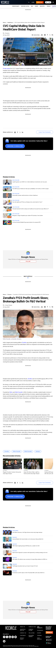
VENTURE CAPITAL (25, 6)
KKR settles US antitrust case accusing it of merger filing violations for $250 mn (29, 559)
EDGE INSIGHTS (39, 639)
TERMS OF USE (32, 626)
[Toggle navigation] (53, 2)
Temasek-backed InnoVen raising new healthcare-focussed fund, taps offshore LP (30, 208)
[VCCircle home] (5, 2)
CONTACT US (23, 633)
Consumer (15, 530)
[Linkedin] (52, 35)
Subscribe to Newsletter (15, 146)
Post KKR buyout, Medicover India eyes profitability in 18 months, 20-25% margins (30, 188)
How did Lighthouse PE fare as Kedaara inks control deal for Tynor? (27, 202)
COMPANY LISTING (31, 630)
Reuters (7, 33)
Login (33, 2)
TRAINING (39, 635)
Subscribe (40, 2)
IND (46, 2)
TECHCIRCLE (40, 630)
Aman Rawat (8, 305)
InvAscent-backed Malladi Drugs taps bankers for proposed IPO (26, 222)
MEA (50, 2)
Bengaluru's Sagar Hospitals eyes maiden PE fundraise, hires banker (27, 215)
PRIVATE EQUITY (15, 6)
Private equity (6, 68)
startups (38, 451)
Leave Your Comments (45, 132)
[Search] (29, 2)
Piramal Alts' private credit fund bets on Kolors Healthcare (25, 195)
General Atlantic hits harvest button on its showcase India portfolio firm (27, 539)
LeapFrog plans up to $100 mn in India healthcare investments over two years (29, 181)
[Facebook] (47, 35)
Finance (10, 294)
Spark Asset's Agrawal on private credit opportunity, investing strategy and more (29, 552)
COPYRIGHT (23, 635)
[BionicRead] (42, 35)
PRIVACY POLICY (22, 639)
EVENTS (39, 633)
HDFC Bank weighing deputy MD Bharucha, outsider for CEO (26, 545)
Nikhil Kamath (19, 392)
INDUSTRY (42, 6)
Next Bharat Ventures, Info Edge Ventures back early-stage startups (27, 532)
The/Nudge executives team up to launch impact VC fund (25, 566)
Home (4, 22)
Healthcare (10, 22)
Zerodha (24, 342)
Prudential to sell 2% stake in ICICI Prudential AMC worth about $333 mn (28, 572)
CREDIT (36, 6)
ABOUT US (22, 626)
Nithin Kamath (16, 451)
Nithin (11, 392)
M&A (32, 6)
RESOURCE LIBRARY (31, 636)
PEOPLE (48, 6)
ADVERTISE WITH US (23, 630)
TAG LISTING (31, 633)
